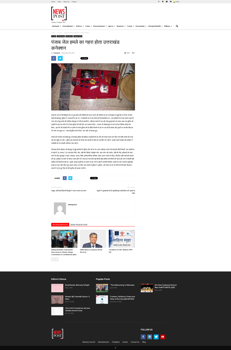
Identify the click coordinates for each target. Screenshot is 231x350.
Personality (140, 26)
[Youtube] (171, 1)
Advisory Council (88, 342)
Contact (74, 2)
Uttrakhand (60, 36)
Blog (144, 342)
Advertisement (103, 342)
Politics (79, 26)
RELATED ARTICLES (60, 225)
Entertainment (99, 26)
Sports (110, 26)
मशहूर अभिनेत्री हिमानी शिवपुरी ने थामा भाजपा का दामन (68, 191)
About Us (66, 2)
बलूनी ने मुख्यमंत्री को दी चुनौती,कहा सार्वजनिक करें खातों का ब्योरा (116, 192)
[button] (177, 26)
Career (125, 342)
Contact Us (135, 342)
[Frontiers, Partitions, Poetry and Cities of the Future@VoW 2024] (102, 299)
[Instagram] (163, 1)
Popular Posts (78, 36)
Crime (87, 26)
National (55, 26)
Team (59, 2)
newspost (56, 53)
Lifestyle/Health (154, 26)
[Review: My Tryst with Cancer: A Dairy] (57, 299)
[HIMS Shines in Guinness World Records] (93, 239)
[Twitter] (167, 1)
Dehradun (69, 36)
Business (120, 26)
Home (53, 2)
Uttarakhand (68, 26)
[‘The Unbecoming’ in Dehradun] (102, 288)
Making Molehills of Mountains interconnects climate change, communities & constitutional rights (63, 252)
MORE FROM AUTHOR (79, 225)
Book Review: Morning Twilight (77, 285)
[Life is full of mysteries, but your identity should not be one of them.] (57, 311)
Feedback (116, 342)
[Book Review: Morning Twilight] (57, 288)
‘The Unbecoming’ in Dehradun (122, 285)
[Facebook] (159, 1)
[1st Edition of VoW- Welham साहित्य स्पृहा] (122, 239)
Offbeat (167, 26)
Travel (129, 26)
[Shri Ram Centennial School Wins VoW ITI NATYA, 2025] (147, 288)
